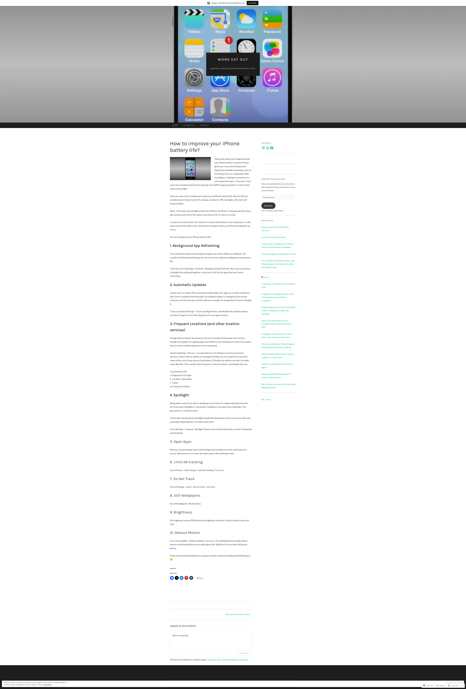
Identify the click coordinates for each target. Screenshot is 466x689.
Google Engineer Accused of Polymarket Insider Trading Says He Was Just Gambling (278, 310)
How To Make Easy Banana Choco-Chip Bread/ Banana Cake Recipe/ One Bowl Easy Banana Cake (278, 263)
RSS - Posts (266, 399)
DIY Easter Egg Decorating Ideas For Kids (278, 254)
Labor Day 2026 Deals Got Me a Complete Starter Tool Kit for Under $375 (276, 323)
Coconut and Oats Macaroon (273, 237)
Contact (204, 125)
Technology (189, 125)
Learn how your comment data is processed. (227, 659)
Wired (266, 277)
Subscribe (268, 205)
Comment (243, 653)
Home (175, 125)
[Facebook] (272, 148)
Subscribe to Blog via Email (273, 179)
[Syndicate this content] (262, 277)
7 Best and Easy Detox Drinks (238, 614)
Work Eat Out (233, 59)
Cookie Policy (47, 685)
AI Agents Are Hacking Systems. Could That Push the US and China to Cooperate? (277, 297)
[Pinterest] (263, 148)
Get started (252, 3)
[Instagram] (268, 148)
